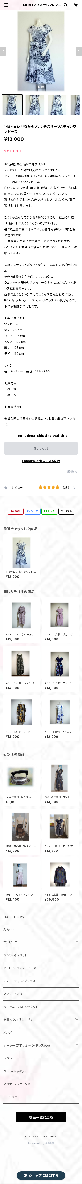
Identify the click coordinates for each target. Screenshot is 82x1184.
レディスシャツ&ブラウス (19, 981)
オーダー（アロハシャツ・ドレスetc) (26, 1045)
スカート (9, 929)
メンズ (7, 1032)
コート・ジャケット (15, 1071)
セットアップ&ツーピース (19, 968)
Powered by (36, 1143)
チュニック (10, 1097)
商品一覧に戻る (41, 1117)
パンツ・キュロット (15, 955)
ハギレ (7, 1058)
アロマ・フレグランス (16, 1084)
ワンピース (10, 942)
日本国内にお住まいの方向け (41, 461)
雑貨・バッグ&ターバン (18, 1019)
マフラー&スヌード (15, 994)
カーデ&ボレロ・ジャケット (20, 1007)
